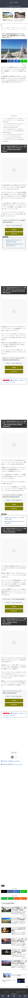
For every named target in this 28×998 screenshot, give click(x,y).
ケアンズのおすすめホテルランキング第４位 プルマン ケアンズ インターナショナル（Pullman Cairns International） (14, 139)
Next (27, 17)
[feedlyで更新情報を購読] (7, 898)
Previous (1, 17)
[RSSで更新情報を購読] (20, 898)
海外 (3, 885)
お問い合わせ (14, 993)
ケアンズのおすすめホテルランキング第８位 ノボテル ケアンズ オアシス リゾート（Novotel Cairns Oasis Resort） (14, 120)
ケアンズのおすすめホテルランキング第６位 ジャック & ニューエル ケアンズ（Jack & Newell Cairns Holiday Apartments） (14, 131)
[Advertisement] (14, 98)
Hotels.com (14, 233)
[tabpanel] (7, 17)
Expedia (14, 229)
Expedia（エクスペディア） (12, 239)
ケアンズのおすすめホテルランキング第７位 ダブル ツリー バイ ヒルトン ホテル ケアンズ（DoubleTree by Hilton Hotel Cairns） (14, 125)
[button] (25, 489)
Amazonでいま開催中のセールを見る (11, 761)
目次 (12, 115)
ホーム (7, 991)
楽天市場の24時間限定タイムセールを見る (12, 764)
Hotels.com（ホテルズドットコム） (13, 243)
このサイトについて (21, 991)
